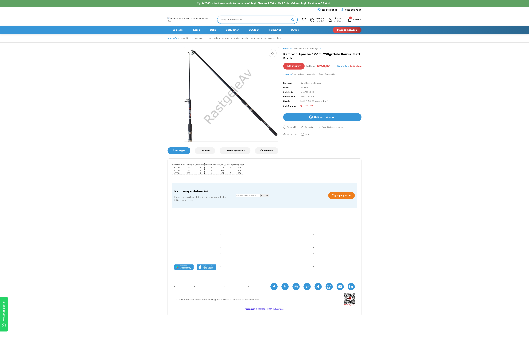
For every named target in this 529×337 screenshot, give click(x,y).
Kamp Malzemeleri (324, 241)
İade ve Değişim (277, 260)
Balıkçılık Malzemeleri (325, 234)
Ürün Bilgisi (179, 150)
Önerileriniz (266, 150)
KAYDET (264, 195)
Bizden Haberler (230, 241)
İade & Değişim (235, 286)
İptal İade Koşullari (277, 247)
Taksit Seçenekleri (235, 150)
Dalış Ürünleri (321, 247)
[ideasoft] (250, 309)
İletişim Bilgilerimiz (232, 266)
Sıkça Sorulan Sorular (208, 286)
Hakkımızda (228, 234)
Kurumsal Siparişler (232, 253)
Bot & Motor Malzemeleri (327, 253)
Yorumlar (205, 150)
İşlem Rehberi (229, 260)
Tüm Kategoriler (323, 266)
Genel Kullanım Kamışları (311, 83)
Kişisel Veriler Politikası (279, 253)
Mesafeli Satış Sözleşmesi (281, 234)
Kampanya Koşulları (278, 266)
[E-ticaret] (264, 309)
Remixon (304, 87)
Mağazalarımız (230, 247)
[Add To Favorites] (273, 53)
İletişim (254, 286)
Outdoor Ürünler (323, 260)
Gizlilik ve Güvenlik (278, 241)
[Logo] (190, 19)
